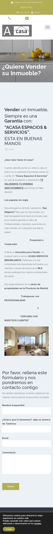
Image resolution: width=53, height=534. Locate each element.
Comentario (9, 452)
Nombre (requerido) (13, 405)
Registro (37, 12)
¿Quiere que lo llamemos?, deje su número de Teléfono (26, 421)
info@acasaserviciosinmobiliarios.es (27, 2)
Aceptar (9, 529)
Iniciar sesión (24, 12)
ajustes (37, 523)
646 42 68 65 (27, 7)
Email (5, 438)
